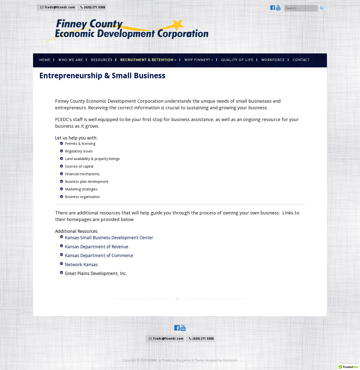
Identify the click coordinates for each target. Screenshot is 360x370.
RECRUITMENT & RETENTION (146, 60)
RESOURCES (101, 60)
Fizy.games (183, 360)
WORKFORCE (273, 60)
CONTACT (301, 60)
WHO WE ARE (70, 60)
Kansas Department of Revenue (96, 246)
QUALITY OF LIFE (237, 60)
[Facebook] (273, 8)
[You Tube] (278, 8)
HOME (44, 60)
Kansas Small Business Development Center (109, 237)
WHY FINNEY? (197, 60)
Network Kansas (81, 264)
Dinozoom (230, 360)
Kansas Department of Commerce (99, 255)
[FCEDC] (125, 48)
